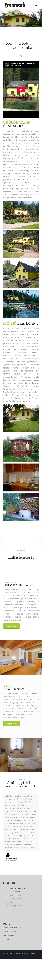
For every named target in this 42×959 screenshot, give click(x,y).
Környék (6, 939)
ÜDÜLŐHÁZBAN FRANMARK (12, 928)
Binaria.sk (33, 953)
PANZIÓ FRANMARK (10, 932)
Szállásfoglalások (9, 935)
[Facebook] (37, 956)
